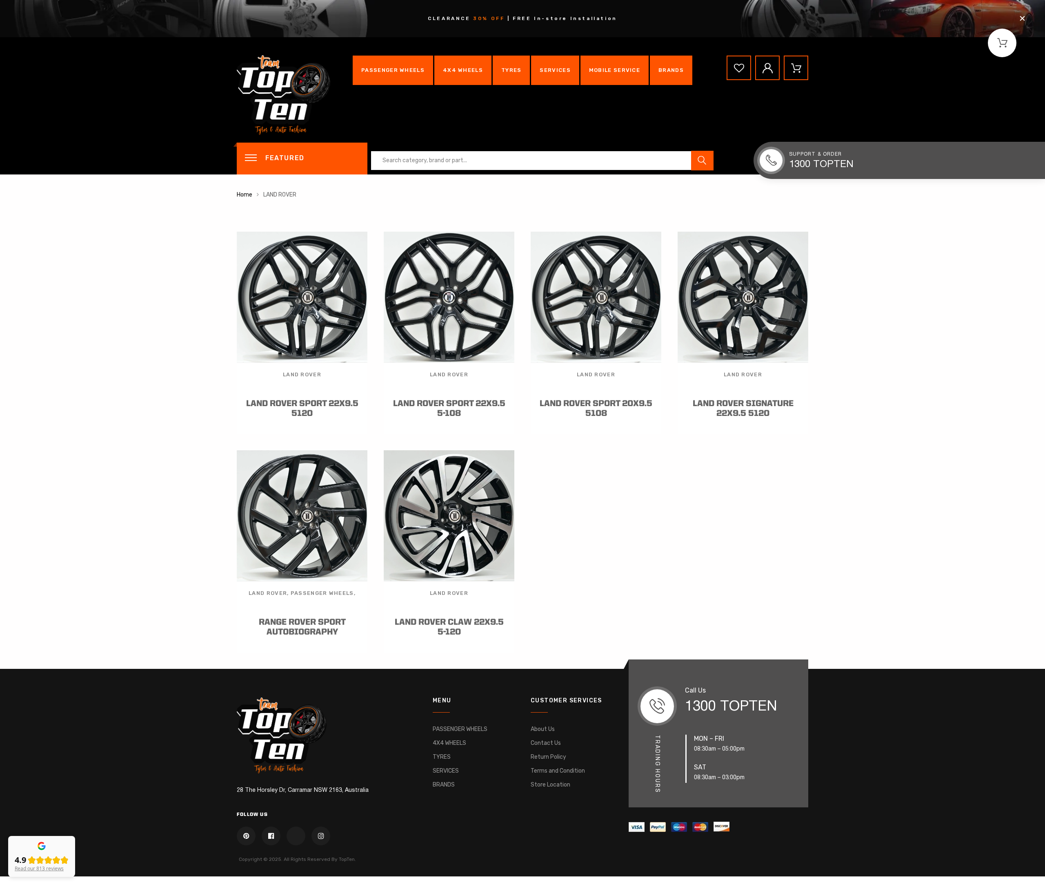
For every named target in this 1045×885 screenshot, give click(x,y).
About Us (543, 729)
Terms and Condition (558, 770)
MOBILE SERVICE (614, 70)
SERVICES (555, 70)
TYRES (511, 70)
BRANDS (671, 70)
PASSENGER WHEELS (393, 70)
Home (244, 194)
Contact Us (546, 743)
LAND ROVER (302, 374)
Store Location (550, 784)
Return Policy (548, 756)
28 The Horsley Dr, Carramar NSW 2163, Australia (303, 790)
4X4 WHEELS (463, 70)
